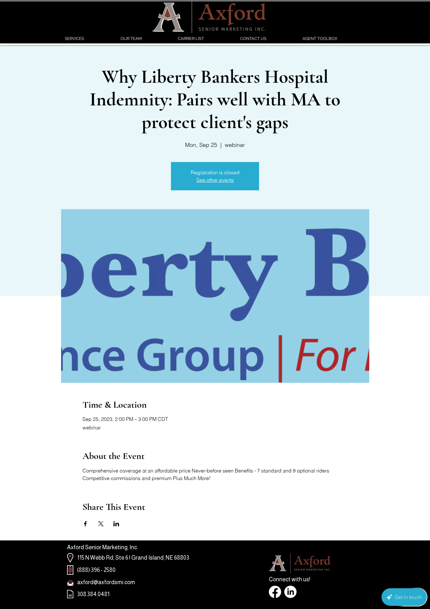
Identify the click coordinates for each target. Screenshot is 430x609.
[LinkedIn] (290, 592)
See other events (215, 180)
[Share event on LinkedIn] (116, 523)
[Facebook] (275, 592)
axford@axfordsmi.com (106, 582)
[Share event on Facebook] (85, 523)
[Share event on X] (101, 523)
